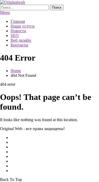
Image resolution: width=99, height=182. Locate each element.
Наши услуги (23, 26)
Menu (5, 12)
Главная (18, 21)
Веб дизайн (21, 40)
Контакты (19, 45)
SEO (15, 35)
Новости (18, 31)
